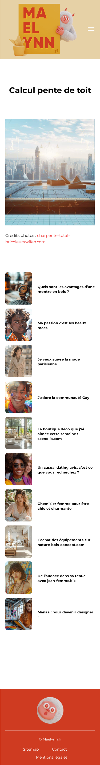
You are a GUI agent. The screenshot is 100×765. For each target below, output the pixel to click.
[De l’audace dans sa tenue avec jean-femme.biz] (18, 577)
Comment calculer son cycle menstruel (73, 658)
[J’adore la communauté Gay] (18, 397)
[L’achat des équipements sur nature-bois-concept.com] (18, 541)
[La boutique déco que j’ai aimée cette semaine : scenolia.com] (18, 433)
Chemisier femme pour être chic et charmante (63, 506)
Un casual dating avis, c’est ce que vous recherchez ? (65, 470)
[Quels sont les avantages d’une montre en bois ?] (18, 288)
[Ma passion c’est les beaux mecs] (18, 325)
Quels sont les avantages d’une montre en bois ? (66, 289)
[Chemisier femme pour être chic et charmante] (18, 505)
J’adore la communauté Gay (63, 397)
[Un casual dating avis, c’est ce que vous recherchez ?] (18, 469)
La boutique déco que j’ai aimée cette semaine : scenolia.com (61, 434)
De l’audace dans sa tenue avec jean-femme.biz (62, 578)
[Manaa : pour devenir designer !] (18, 614)
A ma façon (50, 78)
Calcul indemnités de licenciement (24, 658)
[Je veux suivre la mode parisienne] (18, 361)
